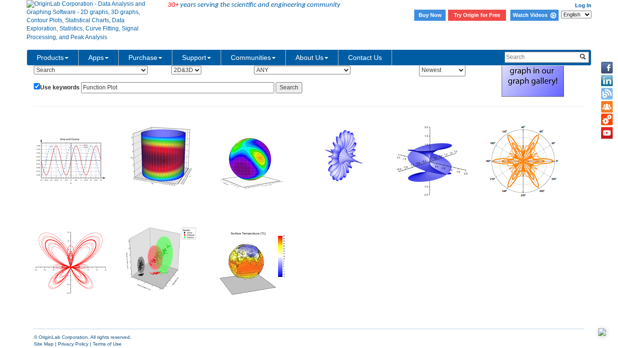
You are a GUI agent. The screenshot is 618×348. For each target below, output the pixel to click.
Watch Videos (531, 15)
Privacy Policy (73, 344)
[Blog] (607, 93)
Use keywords (60, 87)
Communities (251, 57)
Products (50, 57)
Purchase (142, 57)
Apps (96, 57)
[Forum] (607, 107)
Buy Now (430, 15)
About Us (309, 57)
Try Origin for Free (477, 15)
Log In (583, 5)
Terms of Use (107, 344)
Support (194, 57)
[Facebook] (607, 67)
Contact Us (365, 57)
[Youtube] (607, 133)
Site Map (44, 344)
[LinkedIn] (607, 80)
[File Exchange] (607, 120)
